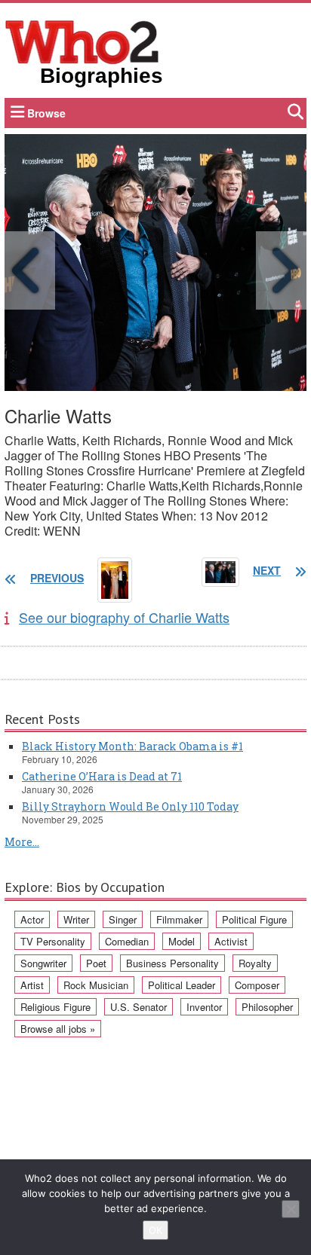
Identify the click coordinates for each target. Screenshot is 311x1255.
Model (181, 941)
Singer (123, 919)
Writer (76, 919)
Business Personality (172, 963)
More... (22, 842)
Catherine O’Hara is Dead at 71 (102, 776)
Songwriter (43, 963)
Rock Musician (95, 985)
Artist (32, 985)
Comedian (127, 941)
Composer (257, 985)
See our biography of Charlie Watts (124, 617)
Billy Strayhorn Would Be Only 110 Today (130, 806)
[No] (291, 1209)
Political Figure (254, 919)
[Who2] (82, 40)
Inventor (204, 1007)
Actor (32, 919)
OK (155, 1230)
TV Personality (52, 941)
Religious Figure (55, 1007)
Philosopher (267, 1007)
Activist (231, 941)
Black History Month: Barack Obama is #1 (132, 746)
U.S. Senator (138, 1007)
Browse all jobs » (57, 1028)
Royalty (255, 963)
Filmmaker (179, 919)
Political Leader (181, 985)
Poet (96, 963)
